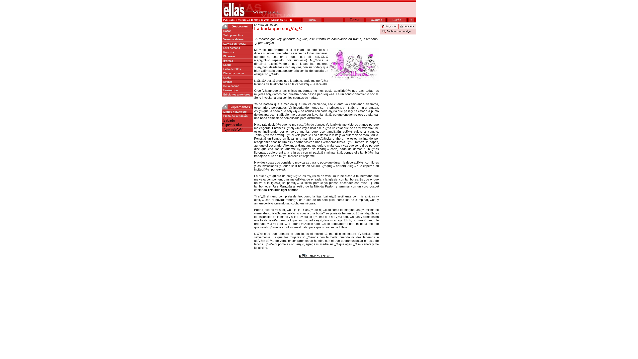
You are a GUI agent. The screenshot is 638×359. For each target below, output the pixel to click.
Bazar (227, 30)
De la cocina (231, 86)
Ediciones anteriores (236, 94)
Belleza (228, 60)
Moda (227, 77)
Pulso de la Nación (235, 115)
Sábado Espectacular (232, 122)
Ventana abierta (233, 39)
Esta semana (231, 47)
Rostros (228, 52)
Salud (227, 64)
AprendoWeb (233, 130)
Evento (228, 81)
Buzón (397, 19)
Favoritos (376, 19)
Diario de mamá (233, 73)
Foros (354, 20)
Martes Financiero (235, 111)
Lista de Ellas (232, 69)
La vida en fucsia (234, 43)
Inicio (312, 19)
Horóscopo (230, 90)
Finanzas (229, 56)
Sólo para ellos (233, 35)
